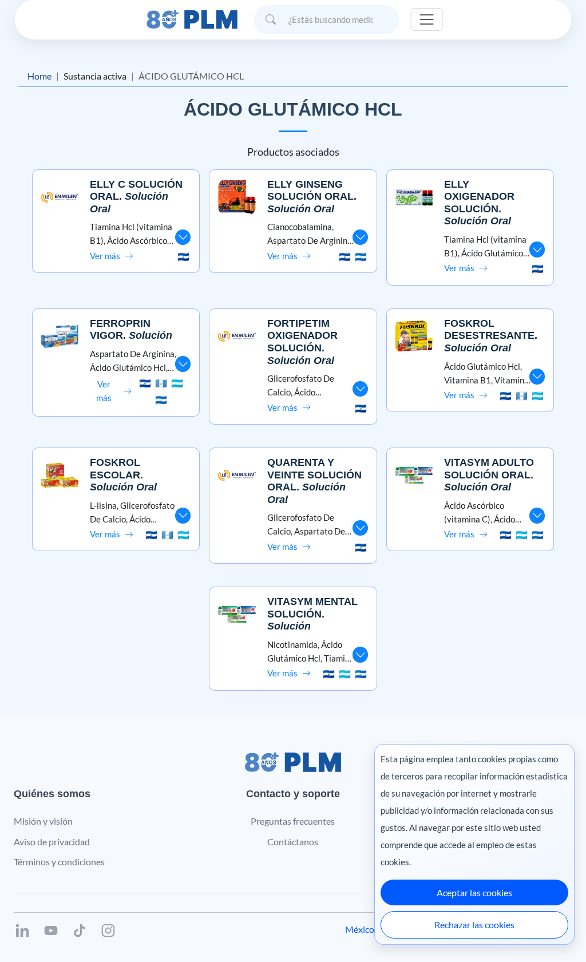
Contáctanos (292, 841)
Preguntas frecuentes (293, 820)
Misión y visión (43, 820)
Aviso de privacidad (52, 841)
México (359, 929)
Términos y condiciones (59, 861)
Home (39, 75)
